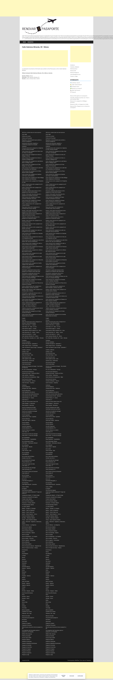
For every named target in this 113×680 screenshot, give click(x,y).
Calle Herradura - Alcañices (28, 382)
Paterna (23, 579)
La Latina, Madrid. (26, 506)
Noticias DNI (73, 70)
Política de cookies (26, 136)
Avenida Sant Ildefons (27, 412)
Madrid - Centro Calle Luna (28, 512)
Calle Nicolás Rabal (26, 364)
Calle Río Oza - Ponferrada (28, 360)
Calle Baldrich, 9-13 (26, 476)
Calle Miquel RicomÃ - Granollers (29, 484)
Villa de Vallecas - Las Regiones (29, 524)
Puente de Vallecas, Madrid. (28, 516)
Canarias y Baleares (74, 67)
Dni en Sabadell (25, 452)
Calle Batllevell (25, 454)
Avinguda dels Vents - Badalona (29, 388)
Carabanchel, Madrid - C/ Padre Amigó (30, 495)
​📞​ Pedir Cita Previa (74, 90)
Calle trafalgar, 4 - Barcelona (28, 403)
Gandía (23, 573)
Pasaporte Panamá (26, 650)
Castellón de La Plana (27, 611)
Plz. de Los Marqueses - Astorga (29, 369)
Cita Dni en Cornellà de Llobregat (29, 411)
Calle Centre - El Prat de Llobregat (30, 435)
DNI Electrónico (73, 68)
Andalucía (72, 65)
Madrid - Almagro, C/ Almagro (29, 508)
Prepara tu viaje (25, 654)
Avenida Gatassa (25, 424)
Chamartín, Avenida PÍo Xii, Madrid (29, 497)
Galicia (23, 551)
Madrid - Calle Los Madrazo (28, 510)
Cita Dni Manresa (26, 418)
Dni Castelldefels (26, 437)
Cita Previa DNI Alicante (27, 593)
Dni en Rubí (24, 448)
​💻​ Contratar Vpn (74, 86)
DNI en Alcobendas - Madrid (28, 532)
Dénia (23, 600)
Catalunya (24, 385)
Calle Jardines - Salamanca (28, 375)
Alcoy (23, 594)
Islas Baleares (25, 553)
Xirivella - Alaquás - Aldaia (28, 590)
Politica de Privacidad (27, 138)
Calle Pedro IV (25, 399)
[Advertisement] (56, 8)
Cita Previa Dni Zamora (27, 379)
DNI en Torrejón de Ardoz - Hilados (30, 547)
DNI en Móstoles (25, 542)
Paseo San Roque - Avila (27, 355)
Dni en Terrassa (25, 475)
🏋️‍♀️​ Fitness (72, 92)
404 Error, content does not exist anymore (31, 132)
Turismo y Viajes (74, 76)
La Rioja (24, 555)
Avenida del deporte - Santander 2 (30, 343)
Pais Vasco (24, 561)
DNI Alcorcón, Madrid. (27, 527)
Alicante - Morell (25, 596)
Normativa (24, 619)
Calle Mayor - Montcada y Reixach (29, 443)
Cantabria (24, 340)
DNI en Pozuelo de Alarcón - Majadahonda (31, 545)
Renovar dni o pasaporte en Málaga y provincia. (78, 101)
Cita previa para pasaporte (28, 617)
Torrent (23, 587)
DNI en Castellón (26, 609)
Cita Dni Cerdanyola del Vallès (29, 407)
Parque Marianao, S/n (27, 461)
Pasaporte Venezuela (26, 641)
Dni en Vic (24, 479)
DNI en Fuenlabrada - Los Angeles (29, 536)
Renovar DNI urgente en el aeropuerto (78, 95)
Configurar (80, 675)
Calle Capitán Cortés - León (28, 358)
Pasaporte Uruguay (26, 649)
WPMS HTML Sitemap (27, 634)
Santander (24, 563)
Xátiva (23, 589)
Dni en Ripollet (25, 445)
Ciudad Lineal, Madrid (27, 499)
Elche (23, 604)
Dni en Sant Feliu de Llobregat (28, 467)
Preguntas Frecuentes (27, 625)
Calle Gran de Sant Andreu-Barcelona (30, 394)
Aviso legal (24, 134)
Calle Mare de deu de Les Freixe (29, 409)
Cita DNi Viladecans (26, 426)
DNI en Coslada (25, 534)
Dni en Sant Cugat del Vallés (28, 464)
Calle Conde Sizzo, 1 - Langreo (29, 324)
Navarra (24, 559)
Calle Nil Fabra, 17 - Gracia (28, 397)
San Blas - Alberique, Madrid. (28, 517)
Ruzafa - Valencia (26, 583)
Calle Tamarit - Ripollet (27, 446)
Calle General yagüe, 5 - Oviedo (29, 328)
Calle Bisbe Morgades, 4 (27, 480)
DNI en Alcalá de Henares (27, 530)
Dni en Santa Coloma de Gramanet (30, 471)
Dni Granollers (25, 482)
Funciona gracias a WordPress (73, 660)
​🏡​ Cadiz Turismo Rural (75, 84)
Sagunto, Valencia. (26, 585)
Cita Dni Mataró (25, 422)
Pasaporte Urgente (26, 623)
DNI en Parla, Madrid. (26, 544)
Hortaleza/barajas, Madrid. (28, 504)
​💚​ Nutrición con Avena (75, 88)
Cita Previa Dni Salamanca (28, 371)
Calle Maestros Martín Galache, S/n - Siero (31, 330)
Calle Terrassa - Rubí (26, 450)
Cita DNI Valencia (26, 566)
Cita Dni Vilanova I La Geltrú (28, 430)
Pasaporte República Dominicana (29, 643)
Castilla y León (25, 351)
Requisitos (30, 42)
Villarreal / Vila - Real (26, 613)
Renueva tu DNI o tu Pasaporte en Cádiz (79, 104)
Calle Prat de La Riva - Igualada (29, 416)
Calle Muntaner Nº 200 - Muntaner (29, 395)
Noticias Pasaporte (74, 72)
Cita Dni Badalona (26, 386)
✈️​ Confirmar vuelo (74, 82)
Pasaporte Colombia (26, 645)
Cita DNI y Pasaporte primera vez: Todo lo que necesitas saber (79, 98)
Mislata (23, 577)
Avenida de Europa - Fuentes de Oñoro (30, 373)
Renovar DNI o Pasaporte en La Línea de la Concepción (79, 107)
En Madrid (24, 488)
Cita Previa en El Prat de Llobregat (30, 433)
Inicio (24, 42)
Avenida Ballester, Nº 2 (27, 427)
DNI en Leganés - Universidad (28, 540)
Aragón (23, 318)
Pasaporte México (26, 639)
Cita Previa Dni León (26, 357)
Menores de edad (26, 615)
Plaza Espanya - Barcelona (28, 405)
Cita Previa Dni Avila (26, 353)
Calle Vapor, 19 (25, 431)
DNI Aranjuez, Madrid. (27, 528)
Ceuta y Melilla (25, 486)
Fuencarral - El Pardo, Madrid (28, 502)
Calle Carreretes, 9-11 (27, 469)
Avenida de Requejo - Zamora (28, 380)
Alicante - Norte (25, 598)
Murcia (23, 557)
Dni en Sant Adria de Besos (28, 456)
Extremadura (25, 549)
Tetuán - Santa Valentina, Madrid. (29, 519)
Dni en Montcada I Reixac (27, 441)
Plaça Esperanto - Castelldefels (29, 439)
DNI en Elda (24, 602)
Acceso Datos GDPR (26, 637)
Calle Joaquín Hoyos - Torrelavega (30, 345)
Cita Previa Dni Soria (26, 362)
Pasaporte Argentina (26, 652)
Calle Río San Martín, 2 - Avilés (29, 334)
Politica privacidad (26, 635)
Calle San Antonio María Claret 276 (30, 401)
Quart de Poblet (25, 581)
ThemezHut (88, 660)
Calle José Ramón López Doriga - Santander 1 (32, 347)
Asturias (24, 320)
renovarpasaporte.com (75, 74)
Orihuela (24, 605)
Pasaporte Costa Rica (27, 647)
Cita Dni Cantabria (26, 342)
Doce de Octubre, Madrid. (28, 500)
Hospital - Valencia (26, 575)
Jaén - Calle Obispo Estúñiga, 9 (29, 306)
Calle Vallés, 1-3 (25, 465)
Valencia (24, 565)
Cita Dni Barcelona (26, 390)
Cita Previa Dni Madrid (27, 490)
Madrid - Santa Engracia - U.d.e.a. (29, 514)
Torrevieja (24, 607)
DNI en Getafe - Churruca (27, 538)
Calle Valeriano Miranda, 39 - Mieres (30, 336)
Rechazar (72, 675)
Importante (24, 621)
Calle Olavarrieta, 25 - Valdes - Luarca (30, 332)
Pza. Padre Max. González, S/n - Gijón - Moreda (32, 338)
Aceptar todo (63, 676)
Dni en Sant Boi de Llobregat (28, 460)
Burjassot (24, 572)
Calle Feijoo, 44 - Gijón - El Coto (29, 326)
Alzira (23, 570)
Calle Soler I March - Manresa (28, 420)
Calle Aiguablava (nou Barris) (28, 392)
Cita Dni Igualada (26, 415)
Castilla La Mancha (26, 349)
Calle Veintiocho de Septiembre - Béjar (30, 377)
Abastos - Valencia (26, 568)
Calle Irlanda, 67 (25, 473)
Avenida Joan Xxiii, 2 (26, 458)
